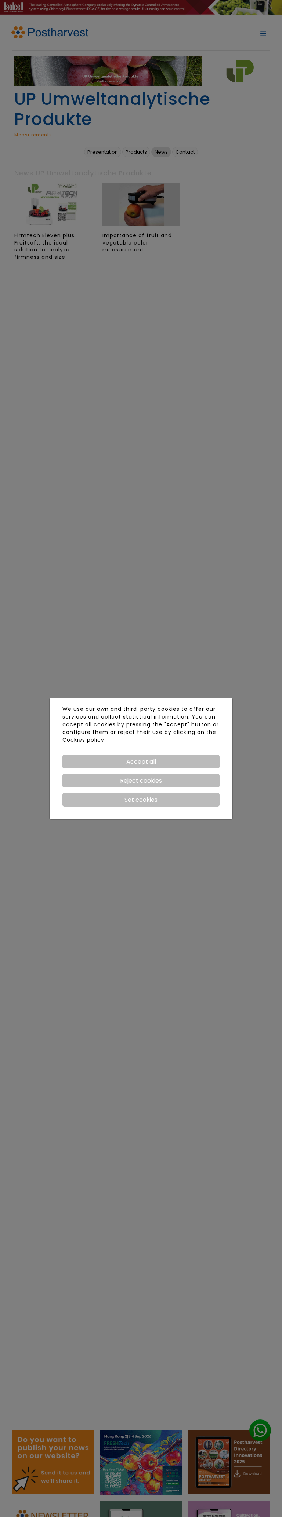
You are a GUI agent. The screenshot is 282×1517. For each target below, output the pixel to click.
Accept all (141, 761)
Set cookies (141, 800)
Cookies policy (83, 739)
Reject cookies (141, 780)
